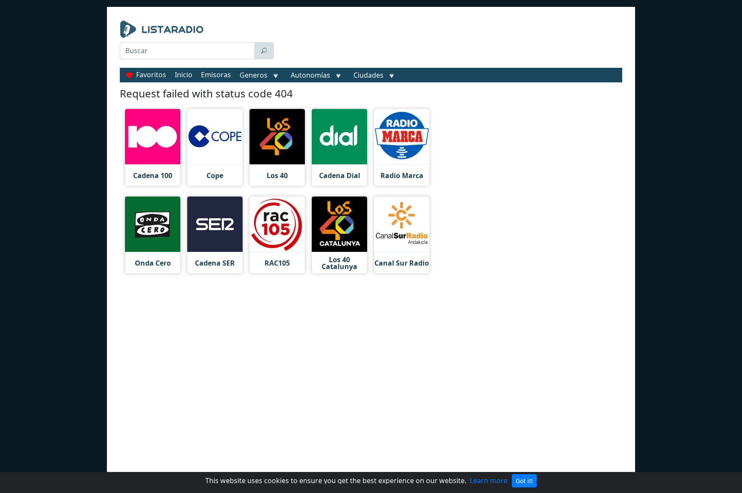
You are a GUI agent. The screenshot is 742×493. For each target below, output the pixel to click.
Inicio (183, 74)
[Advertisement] (450, 42)
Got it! (524, 481)
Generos (254, 75)
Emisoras (216, 74)
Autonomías (310, 75)
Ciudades (368, 75)
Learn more (489, 480)
